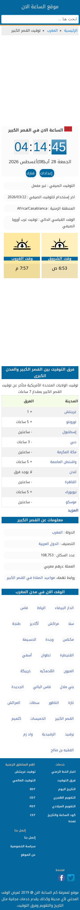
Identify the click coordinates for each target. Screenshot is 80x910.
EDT (33, 789)
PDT (33, 806)
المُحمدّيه (47, 671)
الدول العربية (49, 543)
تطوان (46, 655)
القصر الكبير (64, 718)
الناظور (54, 702)
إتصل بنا (30, 837)
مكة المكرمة (66, 452)
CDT (33, 797)
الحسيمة (29, 639)
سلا (71, 623)
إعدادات (46, 173)
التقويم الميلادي (64, 806)
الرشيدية (49, 734)
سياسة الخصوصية (23, 846)
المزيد (73, 510)
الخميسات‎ (38, 718)
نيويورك (70, 491)
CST (33, 815)
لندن (73, 471)
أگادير (34, 623)
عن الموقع (28, 855)
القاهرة (70, 481)
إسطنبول (69, 431)
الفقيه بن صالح (62, 750)
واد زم (28, 734)
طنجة (16, 623)
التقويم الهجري (64, 797)
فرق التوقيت (66, 780)
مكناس (68, 639)
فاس (24, 607)
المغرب (52, 30)
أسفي (27, 655)
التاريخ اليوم (67, 789)
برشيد (69, 734)
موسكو (71, 502)
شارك (30, 173)
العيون (69, 671)
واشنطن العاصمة (63, 461)
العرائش (14, 702)
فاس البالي (42, 686)
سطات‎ (34, 702)
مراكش (53, 623)
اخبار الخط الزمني (63, 771)
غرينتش (70, 411)
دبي (73, 441)
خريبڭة (25, 671)
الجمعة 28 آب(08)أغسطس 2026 (40, 161)
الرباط (41, 607)
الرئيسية (71, 30)
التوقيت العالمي (24, 780)
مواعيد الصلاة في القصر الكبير (31, 577)
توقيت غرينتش (25, 771)
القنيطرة (67, 655)
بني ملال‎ (67, 686)
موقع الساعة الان (40, 6)
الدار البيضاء (64, 607)
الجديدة (18, 686)
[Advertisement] (40, 81)
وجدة (50, 639)
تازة (71, 702)
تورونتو (71, 421)
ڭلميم (16, 718)
